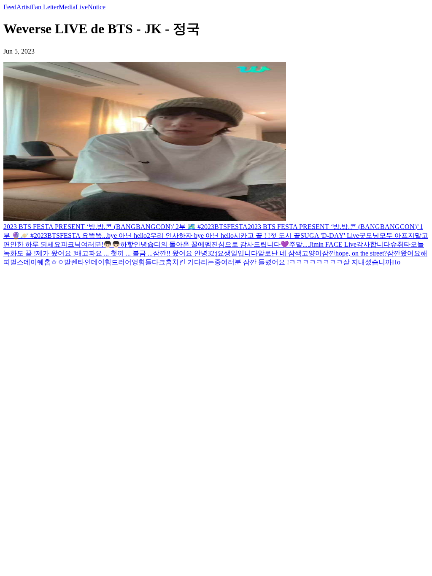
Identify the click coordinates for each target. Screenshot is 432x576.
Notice (96, 7)
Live (82, 7)
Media (67, 7)
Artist (23, 7)
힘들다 (148, 262)
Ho (396, 262)
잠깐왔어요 (404, 253)
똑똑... (98, 235)
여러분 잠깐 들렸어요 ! (255, 262)
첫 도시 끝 (285, 235)
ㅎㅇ (57, 262)
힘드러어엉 (121, 262)
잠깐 (328, 253)
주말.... (299, 244)
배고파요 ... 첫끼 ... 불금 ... (114, 253)
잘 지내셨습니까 (367, 262)
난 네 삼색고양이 (296, 253)
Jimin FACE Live (332, 244)
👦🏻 (107, 244)
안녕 (140, 244)
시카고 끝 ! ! (252, 235)
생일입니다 (241, 253)
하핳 (127, 244)
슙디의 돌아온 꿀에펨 (179, 244)
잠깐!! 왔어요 (173, 253)
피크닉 (71, 244)
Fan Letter (45, 7)
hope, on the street (359, 253)
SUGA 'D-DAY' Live (329, 235)
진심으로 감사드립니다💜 (250, 244)
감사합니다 (373, 244)
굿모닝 (369, 235)
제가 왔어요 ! (55, 253)
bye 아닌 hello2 (128, 235)
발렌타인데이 (84, 262)
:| (215, 253)
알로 (264, 253)
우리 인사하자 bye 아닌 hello (192, 235)
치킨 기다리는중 (196, 262)
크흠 (165, 262)
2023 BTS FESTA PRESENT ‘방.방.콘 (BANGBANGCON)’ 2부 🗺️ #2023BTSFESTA (125, 226)
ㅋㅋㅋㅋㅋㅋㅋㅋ (316, 262)
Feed (9, 7)
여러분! (92, 244)
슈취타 (400, 244)
